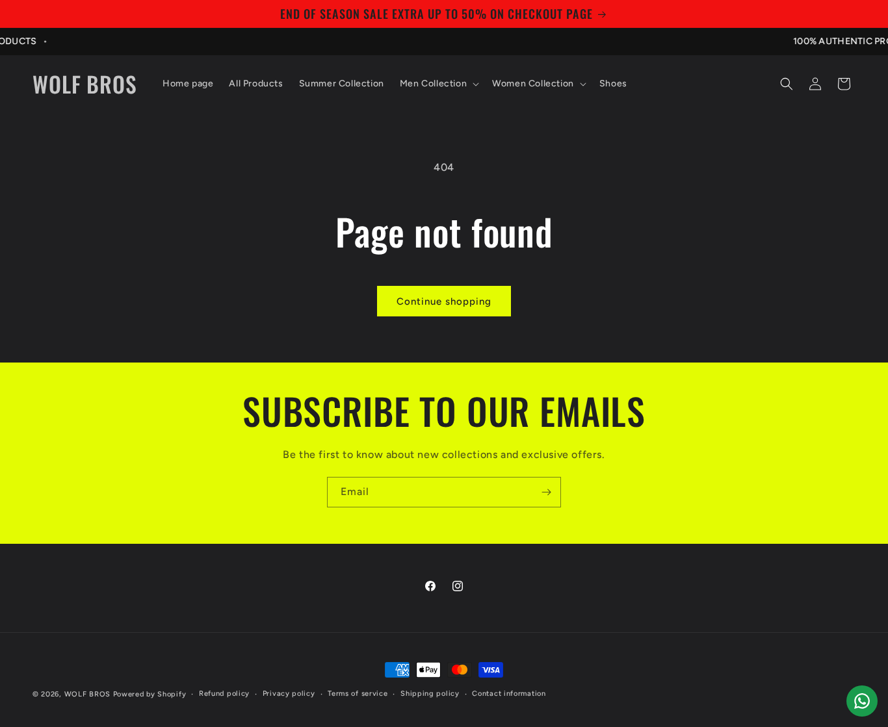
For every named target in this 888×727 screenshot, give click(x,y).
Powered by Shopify (150, 694)
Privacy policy (289, 693)
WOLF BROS (87, 694)
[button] (438, 83)
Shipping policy (430, 693)
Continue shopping (444, 301)
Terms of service (357, 693)
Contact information (508, 693)
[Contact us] (862, 701)
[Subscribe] (546, 492)
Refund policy (224, 693)
